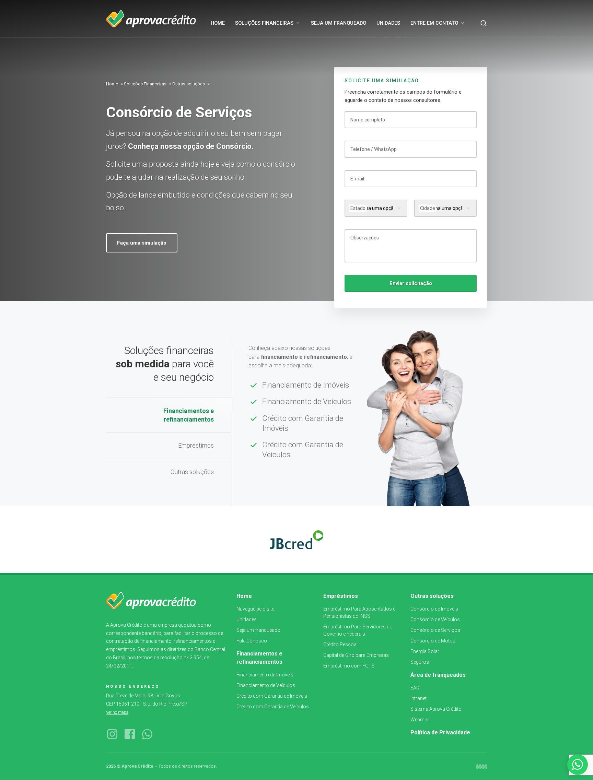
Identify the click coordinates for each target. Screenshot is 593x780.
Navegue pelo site (255, 609)
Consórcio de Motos (432, 640)
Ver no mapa (117, 712)
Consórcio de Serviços (435, 630)
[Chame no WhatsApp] (577, 764)
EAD (414, 687)
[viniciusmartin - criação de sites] (481, 766)
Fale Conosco (251, 640)
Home (218, 23)
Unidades (388, 23)
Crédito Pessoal (340, 644)
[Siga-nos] (112, 734)
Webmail (419, 719)
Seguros (419, 662)
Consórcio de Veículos (435, 619)
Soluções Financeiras (264, 23)
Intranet (418, 698)
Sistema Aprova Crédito (436, 709)
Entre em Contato (434, 23)
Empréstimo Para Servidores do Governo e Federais (358, 630)
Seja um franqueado (258, 630)
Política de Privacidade (440, 732)
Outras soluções (188, 83)
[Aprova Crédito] (151, 18)
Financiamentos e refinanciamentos (188, 415)
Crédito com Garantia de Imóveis (302, 423)
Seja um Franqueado (338, 23)
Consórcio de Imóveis (434, 609)
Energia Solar (424, 651)
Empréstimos (196, 445)
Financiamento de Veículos (306, 401)
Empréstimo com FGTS (349, 666)
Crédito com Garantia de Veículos (302, 449)
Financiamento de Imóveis (305, 385)
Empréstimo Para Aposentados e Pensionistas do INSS (359, 612)
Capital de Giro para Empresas (356, 655)
